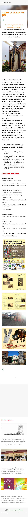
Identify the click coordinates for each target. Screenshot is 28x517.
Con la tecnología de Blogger (15, 510)
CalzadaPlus (8, 2)
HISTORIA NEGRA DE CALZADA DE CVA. (11, 436)
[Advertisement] (14, 401)
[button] (3, 20)
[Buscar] (26, 2)
